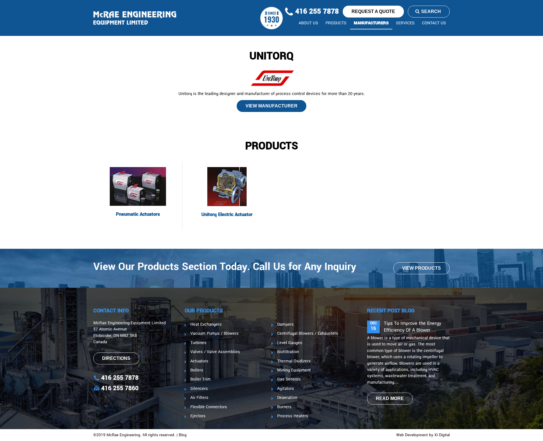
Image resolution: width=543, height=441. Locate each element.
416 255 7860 (120, 388)
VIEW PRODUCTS (421, 268)
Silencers (199, 389)
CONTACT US (434, 23)
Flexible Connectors (208, 407)
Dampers (285, 324)
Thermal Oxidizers (294, 361)
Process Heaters (292, 416)
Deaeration (287, 398)
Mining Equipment (294, 370)
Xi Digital (442, 435)
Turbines (198, 343)
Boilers (196, 370)
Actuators (199, 361)
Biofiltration (288, 352)
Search (431, 11)
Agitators (285, 389)
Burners (284, 407)
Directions (116, 358)
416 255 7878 (316, 12)
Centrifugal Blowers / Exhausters (307, 333)
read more (390, 398)
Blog (183, 435)
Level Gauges (289, 343)
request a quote (373, 11)
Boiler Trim (200, 379)
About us (308, 23)
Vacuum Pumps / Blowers (214, 333)
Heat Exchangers (206, 324)
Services (405, 23)
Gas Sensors (289, 379)
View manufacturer (271, 105)
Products (336, 23)
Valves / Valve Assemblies (215, 352)
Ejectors (198, 416)
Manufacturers (371, 23)
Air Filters (199, 398)
